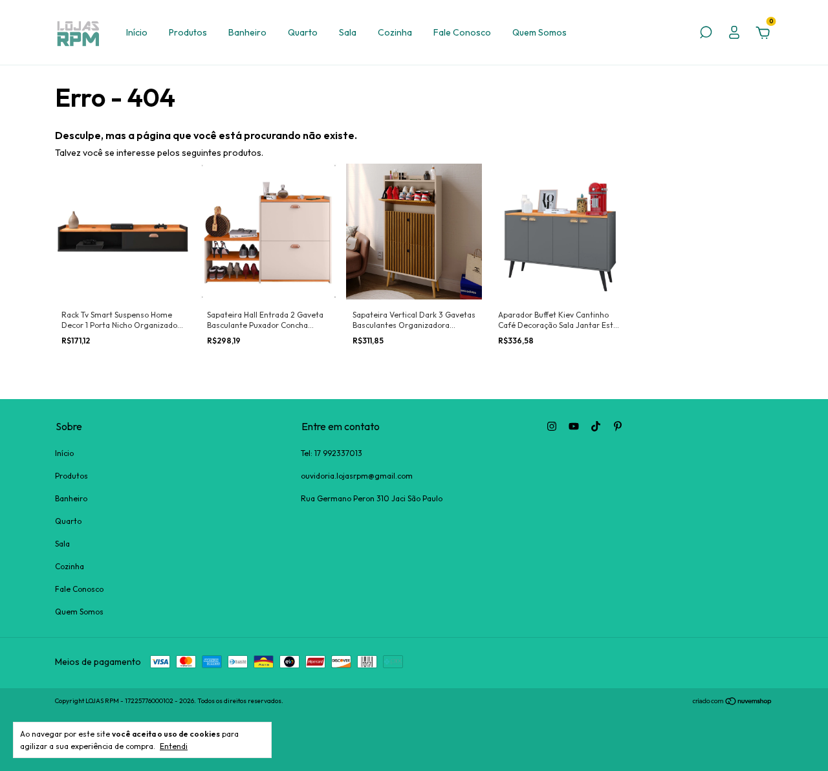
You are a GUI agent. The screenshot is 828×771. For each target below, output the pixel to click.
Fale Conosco (462, 32)
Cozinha (395, 32)
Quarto (303, 32)
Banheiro (247, 32)
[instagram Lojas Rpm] (552, 426)
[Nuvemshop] (732, 702)
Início (136, 32)
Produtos (188, 32)
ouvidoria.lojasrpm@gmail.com (357, 476)
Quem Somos (539, 32)
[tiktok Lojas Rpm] (596, 426)
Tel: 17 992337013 (331, 453)
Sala (347, 32)
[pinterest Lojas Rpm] (618, 426)
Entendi (174, 746)
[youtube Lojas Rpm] (574, 426)
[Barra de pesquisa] (706, 34)
